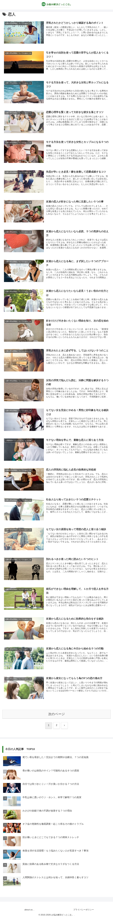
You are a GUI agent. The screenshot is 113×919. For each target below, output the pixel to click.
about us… (29, 909)
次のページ (56, 714)
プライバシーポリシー (83, 909)
